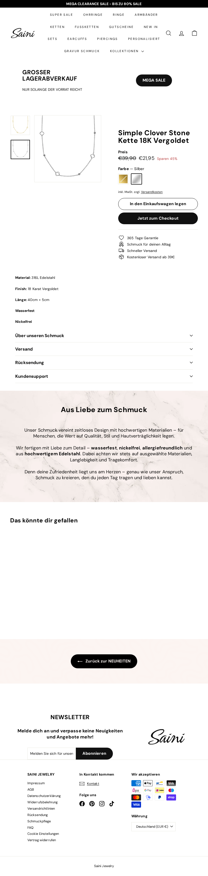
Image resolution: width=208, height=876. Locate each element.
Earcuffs (77, 39)
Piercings (107, 39)
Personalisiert (144, 39)
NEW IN (151, 27)
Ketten (57, 27)
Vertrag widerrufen (41, 840)
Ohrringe (93, 15)
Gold (123, 179)
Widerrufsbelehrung (42, 802)
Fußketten (87, 27)
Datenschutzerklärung (44, 796)
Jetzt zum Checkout (158, 218)
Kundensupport (31, 376)
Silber (136, 179)
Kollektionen (125, 51)
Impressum (36, 783)
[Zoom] (67, 148)
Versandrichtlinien (41, 808)
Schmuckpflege (39, 821)
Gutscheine (121, 27)
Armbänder (146, 15)
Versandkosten (152, 192)
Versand (24, 349)
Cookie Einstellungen (43, 834)
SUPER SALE (61, 15)
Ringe (119, 15)
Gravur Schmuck (82, 51)
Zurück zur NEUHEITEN (107, 661)
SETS (52, 39)
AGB (30, 789)
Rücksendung (29, 362)
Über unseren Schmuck (39, 335)
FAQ (30, 827)
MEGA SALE (154, 80)
